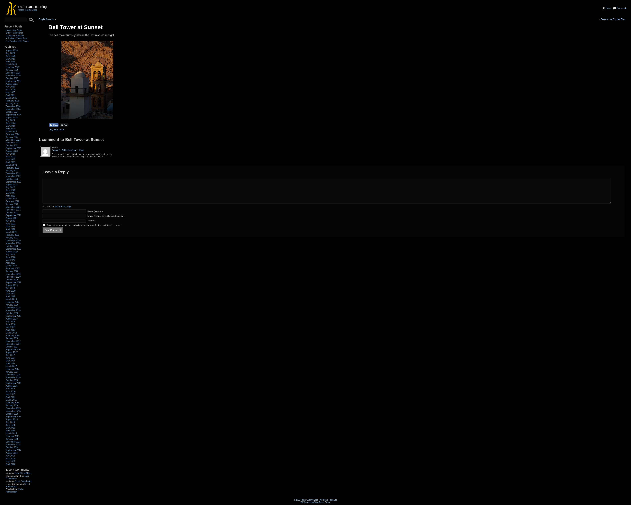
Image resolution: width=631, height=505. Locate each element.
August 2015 (12, 419)
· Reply (81, 150)
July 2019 (10, 288)
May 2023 (10, 159)
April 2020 (10, 263)
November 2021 (13, 210)
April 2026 (10, 61)
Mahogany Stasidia (15, 35)
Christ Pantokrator (14, 33)
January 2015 (12, 439)
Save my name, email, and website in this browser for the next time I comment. (84, 225)
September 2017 (13, 349)
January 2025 (12, 103)
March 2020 (11, 265)
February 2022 (12, 201)
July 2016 (10, 388)
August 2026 (12, 50)
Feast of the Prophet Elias (612, 19)
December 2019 (13, 274)
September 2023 (13, 148)
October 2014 (12, 447)
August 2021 (12, 218)
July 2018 (10, 321)
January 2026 (12, 70)
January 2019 (12, 305)
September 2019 (13, 282)
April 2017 (10, 363)
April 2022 (10, 196)
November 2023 (13, 142)
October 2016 (12, 380)
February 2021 (12, 235)
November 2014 (13, 444)
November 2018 (13, 310)
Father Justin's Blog (32, 7)
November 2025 (13, 75)
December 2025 (13, 73)
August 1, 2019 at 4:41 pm (64, 150)
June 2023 (10, 156)
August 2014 (12, 453)
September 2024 (13, 114)
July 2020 (10, 254)
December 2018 (13, 307)
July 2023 (10, 154)
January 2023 (12, 170)
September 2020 (13, 249)
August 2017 (12, 352)
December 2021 (13, 207)
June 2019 (10, 291)
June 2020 (10, 257)
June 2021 (10, 223)
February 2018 (12, 335)
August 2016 (12, 386)
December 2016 (13, 374)
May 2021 (10, 226)
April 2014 (10, 464)
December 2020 (13, 240)
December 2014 (13, 442)
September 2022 (13, 182)
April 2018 (10, 330)
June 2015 (10, 425)
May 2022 (10, 193)
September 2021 (13, 215)
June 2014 (10, 458)
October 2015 (12, 414)
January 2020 (12, 271)
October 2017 (12, 346)
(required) (95, 211)
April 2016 (10, 397)
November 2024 (13, 109)
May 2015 (10, 428)
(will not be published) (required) (105, 216)
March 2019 (11, 299)
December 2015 (13, 408)
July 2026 (10, 53)
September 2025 (13, 81)
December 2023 (13, 140)
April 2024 (10, 128)
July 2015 (10, 422)
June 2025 (10, 89)
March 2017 (11, 366)
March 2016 (11, 400)
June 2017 (10, 358)
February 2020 (12, 268)
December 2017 (13, 341)
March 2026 (11, 64)
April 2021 (10, 229)
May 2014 (10, 461)
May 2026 (10, 59)
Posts (608, 8)
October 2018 (12, 313)
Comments (622, 8)
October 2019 (12, 279)
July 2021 (10, 221)
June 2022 (10, 190)
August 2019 (12, 285)
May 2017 (10, 360)
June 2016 (10, 391)
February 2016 (12, 402)
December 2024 (13, 106)
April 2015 (10, 430)
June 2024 (10, 123)
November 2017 (13, 344)
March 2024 (11, 131)
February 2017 (12, 369)
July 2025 (10, 87)
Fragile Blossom (46, 19)
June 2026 (10, 56)
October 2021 (12, 212)
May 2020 (10, 260)
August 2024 (12, 117)
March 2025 (11, 98)
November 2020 (13, 243)
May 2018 (10, 327)
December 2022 (13, 173)
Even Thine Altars (14, 30)
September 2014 (13, 450)
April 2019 (10, 296)
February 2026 (12, 67)
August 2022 (12, 184)
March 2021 (11, 232)
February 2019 (12, 302)
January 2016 (12, 405)
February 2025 (12, 100)
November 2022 (13, 176)
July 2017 (10, 355)
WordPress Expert (322, 502)
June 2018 (10, 324)
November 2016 (13, 377)
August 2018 (12, 319)
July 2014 (10, 456)
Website (91, 220)
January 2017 (12, 372)
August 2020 (12, 251)
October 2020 (12, 246)
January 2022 (12, 204)
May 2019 (10, 293)
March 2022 (11, 198)
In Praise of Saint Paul (16, 38)
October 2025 (12, 78)
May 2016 (10, 394)
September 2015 (13, 416)
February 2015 (12, 436)
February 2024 (12, 134)
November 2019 (13, 277)
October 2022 (12, 179)
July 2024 (10, 120)
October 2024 (12, 112)
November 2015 (13, 411)
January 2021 (12, 237)
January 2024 (12, 137)
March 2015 (11, 433)
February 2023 (12, 168)
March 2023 (11, 165)
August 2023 (12, 151)
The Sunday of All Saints (17, 41)
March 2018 (11, 333)
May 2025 (10, 92)
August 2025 (12, 84)
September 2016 (13, 383)
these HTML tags (63, 206)
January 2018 (12, 338)
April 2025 (10, 95)
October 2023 (12, 145)
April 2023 (10, 162)
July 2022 (10, 187)
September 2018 (13, 316)
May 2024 (10, 126)
